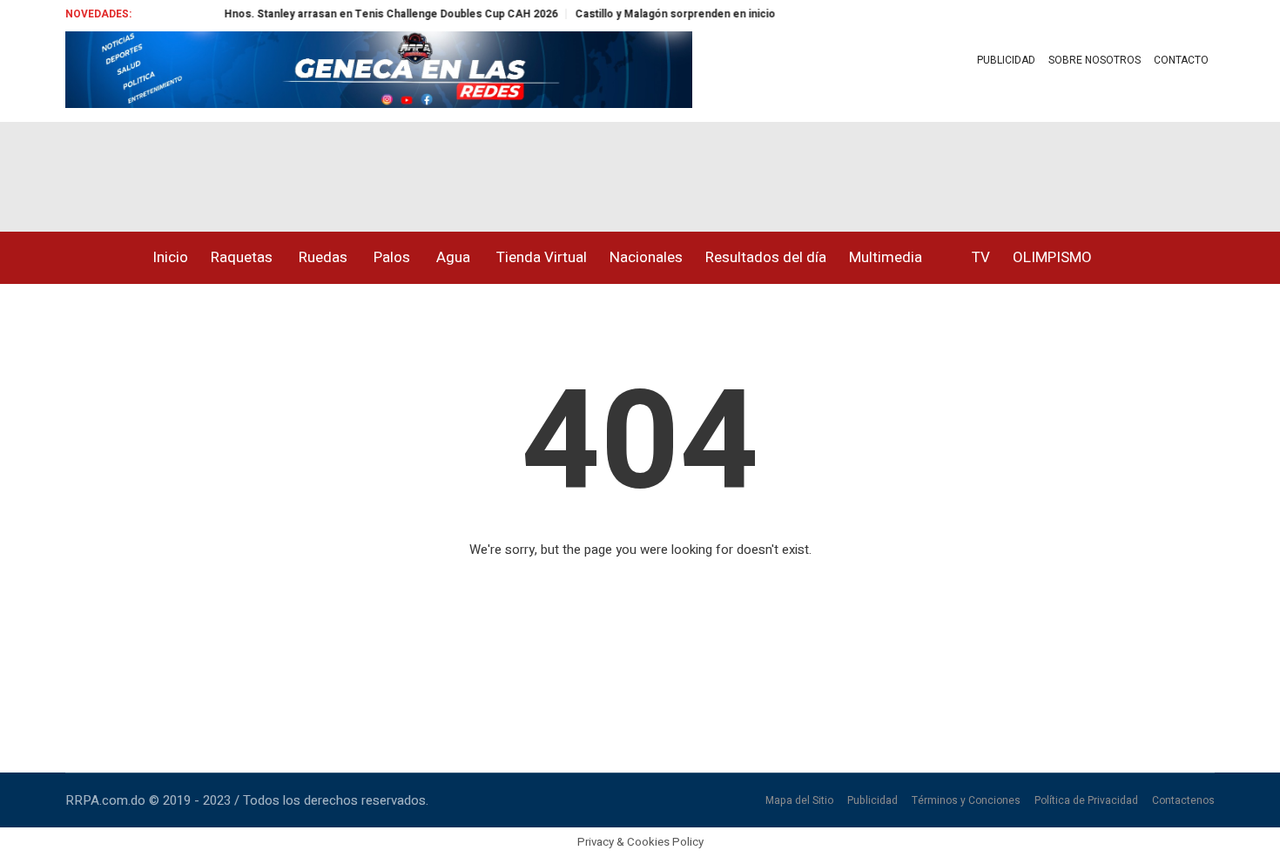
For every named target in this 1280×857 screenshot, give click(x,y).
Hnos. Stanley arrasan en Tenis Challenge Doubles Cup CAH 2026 (376, 14)
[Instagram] (110, 170)
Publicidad (872, 800)
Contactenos (1183, 800)
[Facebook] (37, 170)
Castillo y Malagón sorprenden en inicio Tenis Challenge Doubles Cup (740, 14)
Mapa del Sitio (799, 800)
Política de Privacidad (1086, 800)
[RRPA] (74, 170)
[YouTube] (147, 170)
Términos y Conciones (966, 800)
